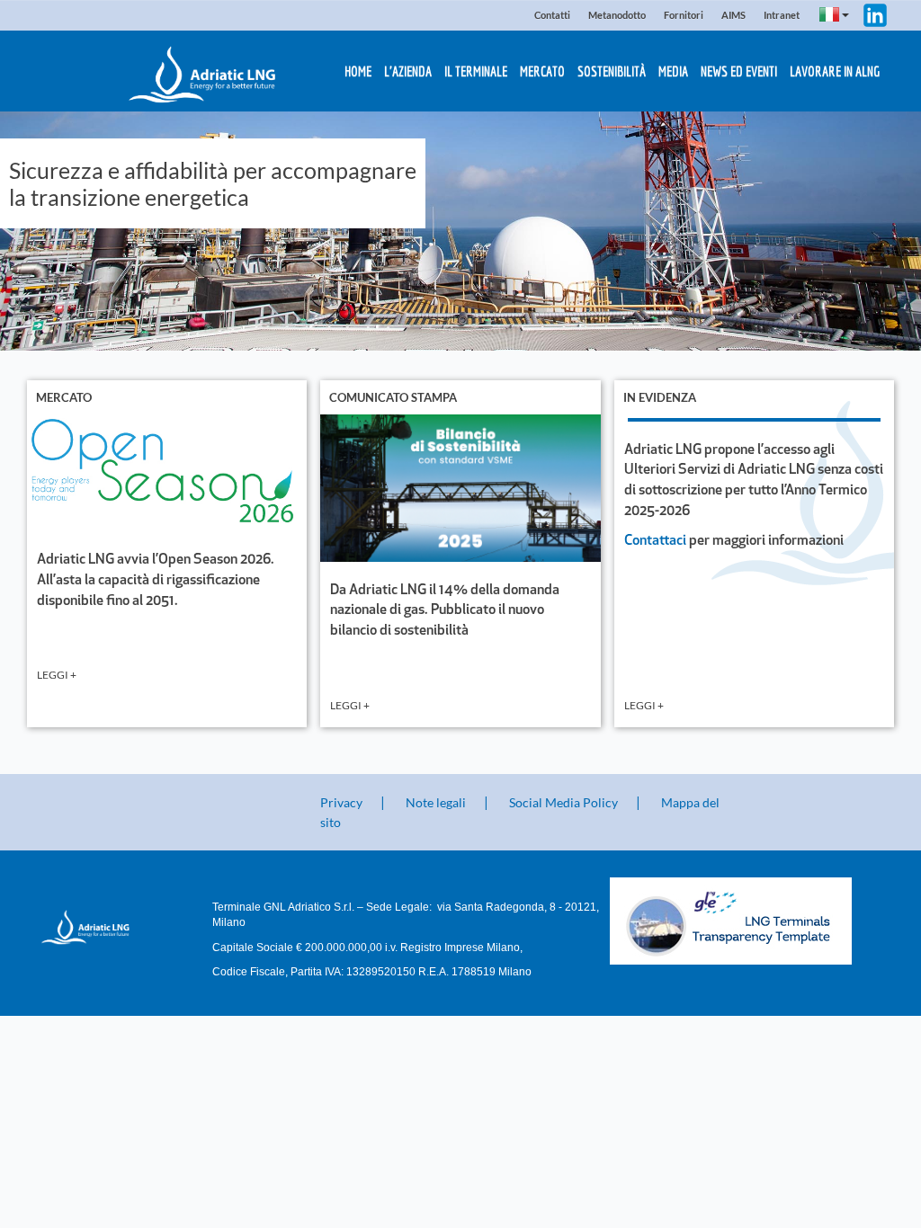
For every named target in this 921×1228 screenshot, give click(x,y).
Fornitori (683, 15)
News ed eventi (739, 71)
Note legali (436, 802)
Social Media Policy (563, 802)
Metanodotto (617, 15)
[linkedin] (875, 13)
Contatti (552, 15)
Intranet (782, 15)
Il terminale (475, 71)
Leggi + (56, 674)
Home (357, 71)
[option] (460, 231)
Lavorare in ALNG (835, 71)
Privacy (341, 802)
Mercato (542, 71)
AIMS (733, 15)
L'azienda (408, 71)
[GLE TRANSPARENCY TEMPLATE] (750, 921)
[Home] (99, 927)
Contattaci (655, 541)
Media (673, 71)
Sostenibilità (611, 71)
